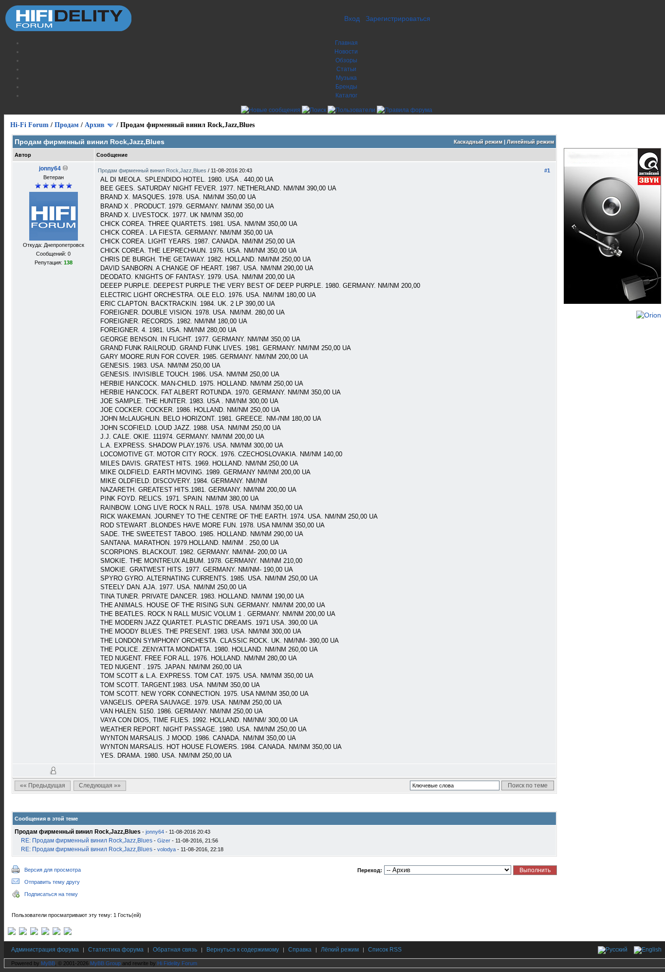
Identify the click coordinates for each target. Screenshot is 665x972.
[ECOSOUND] (45, 933)
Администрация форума (45, 949)
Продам (67, 125)
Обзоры (346, 60)
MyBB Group (105, 963)
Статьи (346, 69)
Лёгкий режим (340, 949)
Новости (346, 51)
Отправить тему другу (52, 882)
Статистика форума (116, 949)
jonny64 (50, 168)
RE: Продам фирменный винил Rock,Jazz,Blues (86, 840)
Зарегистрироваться (398, 18)
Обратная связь (175, 949)
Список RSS (385, 949)
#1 (547, 170)
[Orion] (648, 315)
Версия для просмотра (52, 870)
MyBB (48, 963)
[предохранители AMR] (12, 933)
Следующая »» (100, 785)
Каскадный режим (478, 142)
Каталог (346, 95)
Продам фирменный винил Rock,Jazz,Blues (153, 170)
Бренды (346, 86)
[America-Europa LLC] (23, 933)
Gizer (163, 840)
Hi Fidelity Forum (177, 963)
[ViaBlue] (34, 933)
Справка (300, 949)
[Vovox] (68, 933)
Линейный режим (530, 142)
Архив (95, 125)
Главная (346, 42)
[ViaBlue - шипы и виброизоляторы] (56, 933)
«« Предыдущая (42, 785)
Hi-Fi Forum (29, 125)
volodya (166, 849)
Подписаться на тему (51, 894)
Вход (352, 18)
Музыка (346, 78)
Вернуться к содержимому (242, 949)
